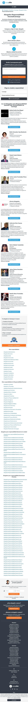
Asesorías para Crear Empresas (14, 657)
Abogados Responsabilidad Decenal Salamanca (14, 554)
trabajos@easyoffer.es (14, 683)
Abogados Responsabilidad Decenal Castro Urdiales (14, 441)
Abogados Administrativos (9, 352)
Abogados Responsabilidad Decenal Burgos (13, 502)
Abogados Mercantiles (8, 377)
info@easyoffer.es (14, 681)
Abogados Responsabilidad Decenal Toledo (13, 567)
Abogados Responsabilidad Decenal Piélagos (13, 445)
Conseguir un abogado (14, 345)
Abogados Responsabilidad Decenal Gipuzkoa (13, 518)
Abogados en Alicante (14, 632)
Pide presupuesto (14, 127)
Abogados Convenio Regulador (14, 636)
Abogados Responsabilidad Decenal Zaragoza (13, 575)
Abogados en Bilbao (14, 628)
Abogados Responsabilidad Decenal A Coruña (13, 481)
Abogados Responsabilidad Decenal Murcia (13, 545)
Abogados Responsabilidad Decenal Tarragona (13, 563)
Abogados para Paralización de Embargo (12, 415)
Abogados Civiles (7, 355)
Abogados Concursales (8, 357)
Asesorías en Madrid (14, 647)
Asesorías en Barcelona (14, 648)
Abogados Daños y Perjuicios (10, 392)
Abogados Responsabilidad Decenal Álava (12, 483)
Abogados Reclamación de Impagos (11, 428)
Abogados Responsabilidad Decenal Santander (13, 437)
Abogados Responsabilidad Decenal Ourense (13, 548)
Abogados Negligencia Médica (10, 403)
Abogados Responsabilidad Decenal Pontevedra (14, 552)
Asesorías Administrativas (14, 665)
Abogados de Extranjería (9, 365)
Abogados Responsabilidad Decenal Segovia (13, 559)
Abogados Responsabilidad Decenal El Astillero (13, 447)
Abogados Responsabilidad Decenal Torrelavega (14, 439)
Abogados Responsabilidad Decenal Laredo (13, 452)
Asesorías (14, 645)
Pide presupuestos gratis (14, 617)
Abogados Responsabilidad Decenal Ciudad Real (14, 512)
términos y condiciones (14, 597)
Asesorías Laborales (14, 661)
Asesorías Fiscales (14, 660)
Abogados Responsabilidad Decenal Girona (13, 520)
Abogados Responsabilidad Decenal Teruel (12, 565)
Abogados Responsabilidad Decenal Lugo (12, 539)
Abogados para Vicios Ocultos (10, 426)
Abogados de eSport (8, 394)
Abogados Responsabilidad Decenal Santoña (13, 457)
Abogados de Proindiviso (9, 396)
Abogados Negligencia (8, 401)
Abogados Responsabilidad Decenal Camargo (13, 443)
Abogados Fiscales (8, 371)
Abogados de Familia (8, 367)
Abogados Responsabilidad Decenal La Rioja (13, 531)
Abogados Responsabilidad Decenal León (12, 535)
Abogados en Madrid (14, 624)
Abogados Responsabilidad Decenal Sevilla (13, 561)
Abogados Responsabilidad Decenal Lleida (12, 537)
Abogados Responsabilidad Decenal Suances (13, 464)
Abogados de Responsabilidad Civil (11, 398)
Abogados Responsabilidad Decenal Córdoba (13, 514)
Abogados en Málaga (14, 630)
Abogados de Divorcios (8, 363)
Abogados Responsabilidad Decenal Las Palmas (14, 533)
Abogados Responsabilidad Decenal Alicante (13, 487)
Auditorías (14, 664)
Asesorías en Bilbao (14, 651)
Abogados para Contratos (9, 390)
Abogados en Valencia (14, 627)
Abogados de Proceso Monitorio (10, 417)
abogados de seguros (8, 399)
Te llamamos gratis (14, 593)
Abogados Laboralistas (9, 375)
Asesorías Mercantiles (14, 663)
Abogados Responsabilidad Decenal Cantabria (13, 508)
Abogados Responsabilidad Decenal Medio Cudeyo (14, 472)
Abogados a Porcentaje (9, 386)
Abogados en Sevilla (14, 631)
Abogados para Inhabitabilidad (10, 413)
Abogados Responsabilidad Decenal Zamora (13, 573)
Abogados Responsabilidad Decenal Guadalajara (14, 523)
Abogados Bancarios (8, 353)
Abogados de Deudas (8, 407)
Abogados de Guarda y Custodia (14, 640)
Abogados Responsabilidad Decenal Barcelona (13, 498)
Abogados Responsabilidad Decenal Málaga (13, 543)
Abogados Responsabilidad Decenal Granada (13, 521)
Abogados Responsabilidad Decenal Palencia (13, 550)
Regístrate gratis (14, 608)
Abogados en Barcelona (14, 625)
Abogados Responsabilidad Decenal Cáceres (13, 504)
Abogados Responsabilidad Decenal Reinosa (13, 459)
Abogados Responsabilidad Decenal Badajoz (13, 494)
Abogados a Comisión (8, 384)
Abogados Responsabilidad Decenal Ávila (12, 493)
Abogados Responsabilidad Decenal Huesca (13, 527)
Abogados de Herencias (9, 369)
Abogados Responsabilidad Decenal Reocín (13, 468)
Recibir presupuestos (14, 76)
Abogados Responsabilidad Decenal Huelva (13, 525)
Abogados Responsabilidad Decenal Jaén (12, 529)
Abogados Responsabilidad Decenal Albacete (13, 485)
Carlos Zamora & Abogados (16, 274)
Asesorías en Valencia (14, 650)
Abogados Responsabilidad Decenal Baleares (13, 496)
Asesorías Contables (14, 659)
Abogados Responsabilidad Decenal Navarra (13, 546)
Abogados (14, 622)
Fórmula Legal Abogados (16, 297)
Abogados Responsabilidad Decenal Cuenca (13, 516)
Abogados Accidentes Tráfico (14, 642)
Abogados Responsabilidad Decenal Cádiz (12, 506)
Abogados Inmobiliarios (9, 373)
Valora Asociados (14, 158)
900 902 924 (14, 677)
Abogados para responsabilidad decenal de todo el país (15, 479)
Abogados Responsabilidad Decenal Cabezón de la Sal (15, 466)
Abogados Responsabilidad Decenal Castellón (13, 510)
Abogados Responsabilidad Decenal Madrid (13, 541)
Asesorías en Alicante (14, 655)
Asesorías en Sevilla (14, 654)
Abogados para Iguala (8, 411)
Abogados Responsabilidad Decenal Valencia (13, 569)
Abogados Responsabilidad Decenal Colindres (13, 470)
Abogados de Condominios (9, 405)
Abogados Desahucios (14, 641)
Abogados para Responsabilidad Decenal (12, 424)
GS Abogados (13, 248)
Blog (14, 692)
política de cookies (17, 697)
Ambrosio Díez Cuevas (15, 226)
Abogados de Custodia (8, 361)
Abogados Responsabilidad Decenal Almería (13, 489)
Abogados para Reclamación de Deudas (12, 419)
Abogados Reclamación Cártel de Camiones (13, 388)
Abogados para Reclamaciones (10, 421)
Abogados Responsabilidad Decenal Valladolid (13, 571)
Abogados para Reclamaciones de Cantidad (13, 423)
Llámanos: (14, 676)
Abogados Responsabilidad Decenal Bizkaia (13, 500)
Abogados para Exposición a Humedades (12, 409)
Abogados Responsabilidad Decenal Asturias (13, 491)
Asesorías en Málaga (14, 653)
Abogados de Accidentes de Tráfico (11, 359)
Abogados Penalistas (8, 378)
